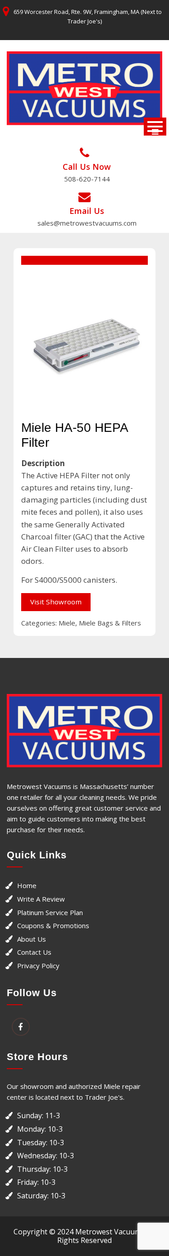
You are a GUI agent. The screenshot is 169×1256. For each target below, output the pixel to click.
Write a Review (41, 898)
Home (27, 885)
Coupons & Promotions (53, 925)
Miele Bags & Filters (110, 622)
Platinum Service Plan (50, 912)
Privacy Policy (38, 965)
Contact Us (34, 952)
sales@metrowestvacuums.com (87, 222)
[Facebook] (21, 1027)
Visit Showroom (56, 601)
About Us (31, 938)
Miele (67, 622)
